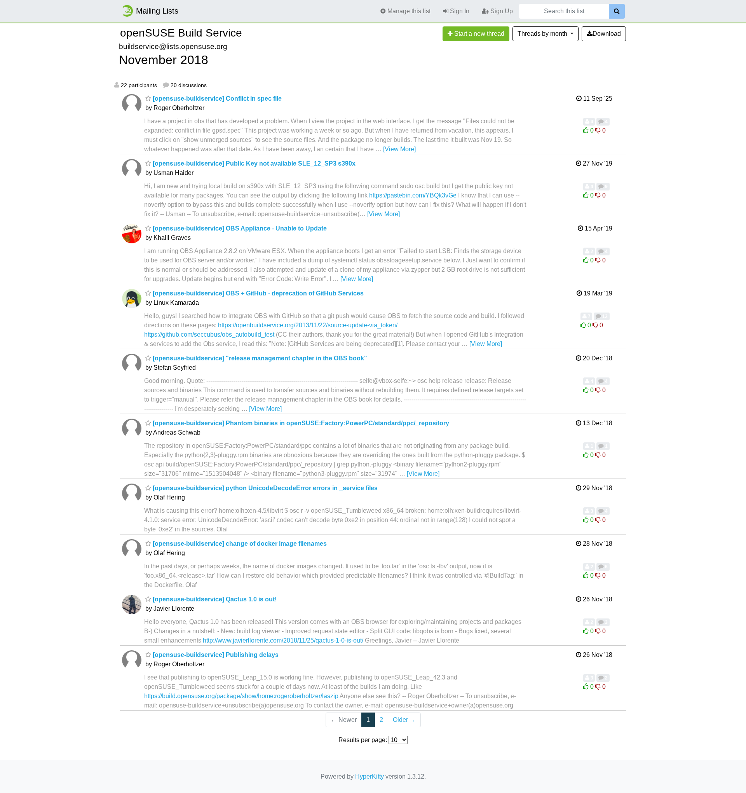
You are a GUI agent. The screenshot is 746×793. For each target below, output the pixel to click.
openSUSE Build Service (181, 33)
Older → (404, 719)
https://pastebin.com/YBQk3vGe (413, 195)
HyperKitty (369, 776)
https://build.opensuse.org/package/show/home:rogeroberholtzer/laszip (241, 696)
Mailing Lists (157, 11)
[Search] (617, 11)
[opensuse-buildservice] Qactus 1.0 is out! (214, 599)
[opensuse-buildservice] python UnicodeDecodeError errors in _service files (264, 488)
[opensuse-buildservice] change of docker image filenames (239, 543)
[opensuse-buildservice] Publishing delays (215, 655)
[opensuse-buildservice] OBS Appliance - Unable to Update (239, 228)
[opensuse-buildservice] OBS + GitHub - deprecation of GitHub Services (257, 293)
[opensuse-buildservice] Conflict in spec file (216, 98)
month (543, 33)
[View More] (399, 149)
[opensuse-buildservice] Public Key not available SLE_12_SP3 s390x (253, 163)
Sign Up (501, 11)
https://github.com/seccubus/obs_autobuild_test (209, 334)
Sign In (458, 11)
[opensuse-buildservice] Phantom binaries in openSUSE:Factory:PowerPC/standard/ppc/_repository (300, 423)
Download (607, 33)
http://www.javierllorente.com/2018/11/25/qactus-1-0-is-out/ (283, 640)
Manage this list (408, 11)
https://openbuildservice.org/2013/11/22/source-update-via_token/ (307, 325)
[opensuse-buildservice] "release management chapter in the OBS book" (259, 358)
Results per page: (362, 740)
